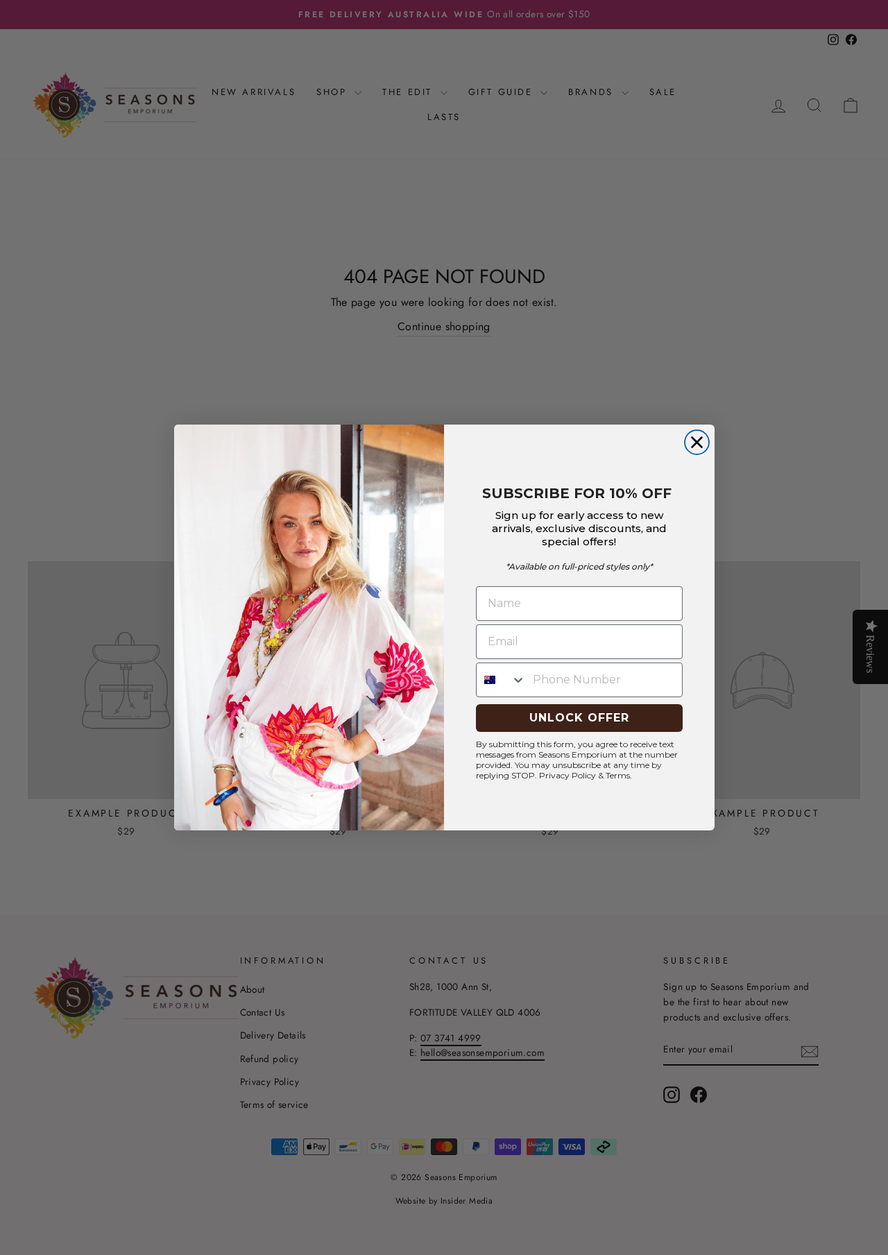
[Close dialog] (697, 442)
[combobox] (501, 680)
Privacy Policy (567, 775)
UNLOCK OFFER (579, 717)
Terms (618, 775)
